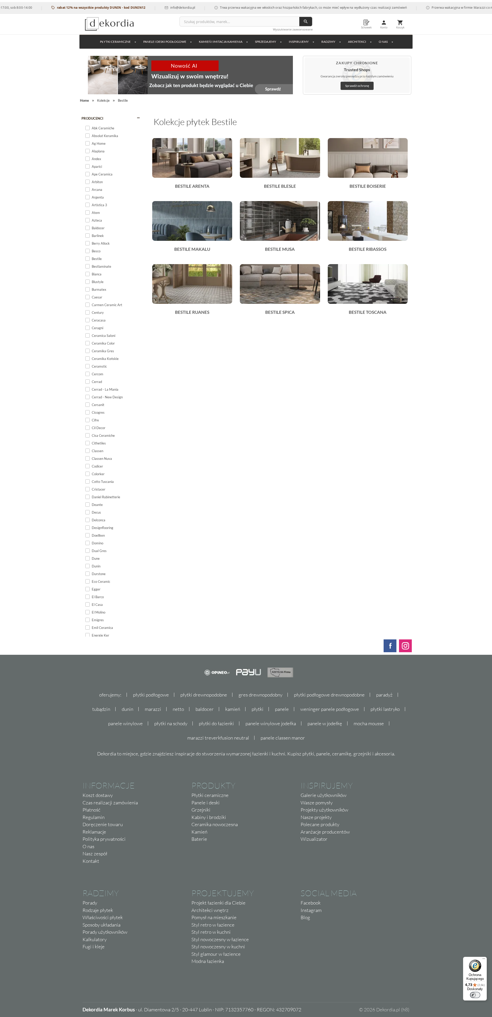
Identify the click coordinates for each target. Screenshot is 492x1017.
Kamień (199, 832)
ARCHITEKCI (357, 41)
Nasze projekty (316, 817)
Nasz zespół (95, 853)
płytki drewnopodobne (203, 695)
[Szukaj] (305, 21)
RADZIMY (328, 41)
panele (282, 709)
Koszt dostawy (98, 795)
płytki (257, 709)
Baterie (199, 839)
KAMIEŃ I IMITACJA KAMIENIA (220, 41)
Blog (305, 917)
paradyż (384, 695)
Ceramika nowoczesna (214, 824)
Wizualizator (314, 839)
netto (178, 709)
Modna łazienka (207, 961)
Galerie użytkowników (323, 795)
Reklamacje (94, 832)
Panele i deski (205, 803)
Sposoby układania (101, 925)
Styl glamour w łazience (216, 954)
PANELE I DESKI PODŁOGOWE (164, 41)
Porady (90, 903)
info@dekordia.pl (165, 7)
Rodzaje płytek (98, 910)
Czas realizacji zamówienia (110, 803)
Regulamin (94, 817)
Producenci (92, 118)
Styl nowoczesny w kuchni (218, 946)
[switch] (475, 995)
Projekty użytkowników (324, 810)
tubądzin (101, 709)
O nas (88, 846)
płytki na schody (170, 723)
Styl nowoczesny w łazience (220, 939)
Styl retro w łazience (212, 925)
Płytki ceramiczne (115, 41)
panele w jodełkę (325, 723)
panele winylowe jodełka (270, 723)
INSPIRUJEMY (299, 41)
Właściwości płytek (103, 917)
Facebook (311, 903)
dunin (127, 709)
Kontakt (91, 861)
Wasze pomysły (317, 803)
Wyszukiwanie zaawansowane (293, 29)
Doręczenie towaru (103, 824)
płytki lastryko (385, 709)
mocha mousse (369, 723)
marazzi (153, 709)
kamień (232, 709)
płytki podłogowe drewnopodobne (329, 695)
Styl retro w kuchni (211, 932)
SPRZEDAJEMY (265, 41)
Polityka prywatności (104, 839)
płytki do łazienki (216, 723)
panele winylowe (125, 723)
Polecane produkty (320, 824)
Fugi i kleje (94, 946)
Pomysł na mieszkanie (214, 917)
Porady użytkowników (105, 932)
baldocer (205, 709)
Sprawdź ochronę (357, 86)
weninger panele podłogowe (329, 709)
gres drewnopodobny (260, 695)
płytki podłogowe (151, 695)
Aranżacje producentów (325, 832)
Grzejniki (200, 810)
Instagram (311, 910)
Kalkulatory (95, 939)
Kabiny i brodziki (208, 817)
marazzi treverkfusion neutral (218, 738)
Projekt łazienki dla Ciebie (218, 903)
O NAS (383, 41)
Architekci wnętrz (210, 910)
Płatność (91, 810)
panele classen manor (283, 738)
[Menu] (484, 960)
